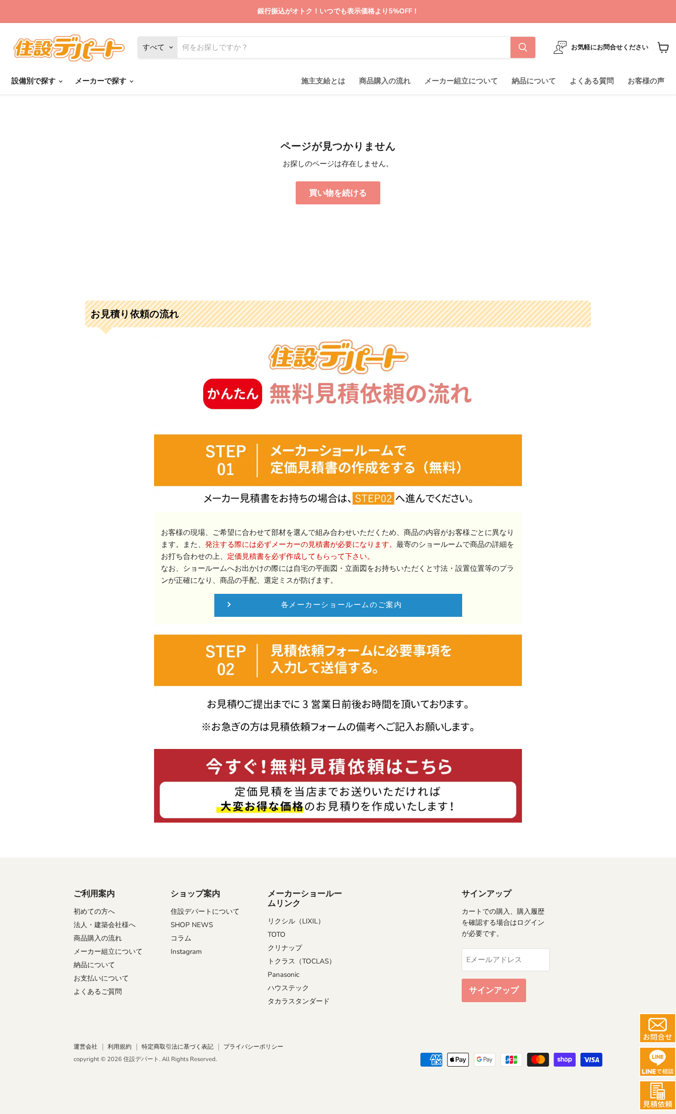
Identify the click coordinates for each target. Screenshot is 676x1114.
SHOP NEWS (192, 924)
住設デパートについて (205, 911)
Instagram (186, 951)
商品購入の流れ (385, 81)
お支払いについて (101, 978)
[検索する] (522, 47)
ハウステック (288, 987)
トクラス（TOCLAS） (302, 961)
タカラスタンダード (299, 1001)
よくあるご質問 (98, 991)
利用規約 (120, 1047)
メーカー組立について (461, 81)
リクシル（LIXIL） (296, 921)
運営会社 (85, 1047)
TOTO (277, 934)
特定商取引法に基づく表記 (177, 1047)
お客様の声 (646, 81)
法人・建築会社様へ (105, 924)
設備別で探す (34, 81)
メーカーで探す (101, 81)
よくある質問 (592, 81)
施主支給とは (323, 81)
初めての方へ (94, 911)
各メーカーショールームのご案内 (341, 605)
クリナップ (285, 947)
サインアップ (494, 990)
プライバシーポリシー (253, 1047)
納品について (534, 81)
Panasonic (283, 974)
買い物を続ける (338, 192)
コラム (181, 938)
